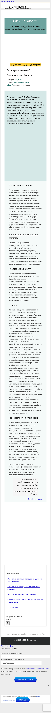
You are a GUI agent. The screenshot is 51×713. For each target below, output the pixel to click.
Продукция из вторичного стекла (22, 594)
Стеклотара (12, 607)
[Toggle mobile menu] (45, 7)
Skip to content (7, 1)
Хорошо (22, 700)
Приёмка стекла (35, 499)
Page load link (7, 646)
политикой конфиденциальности (37, 669)
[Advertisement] (25, 153)
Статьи (9, 634)
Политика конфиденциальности (25, 634)
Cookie (42, 634)
